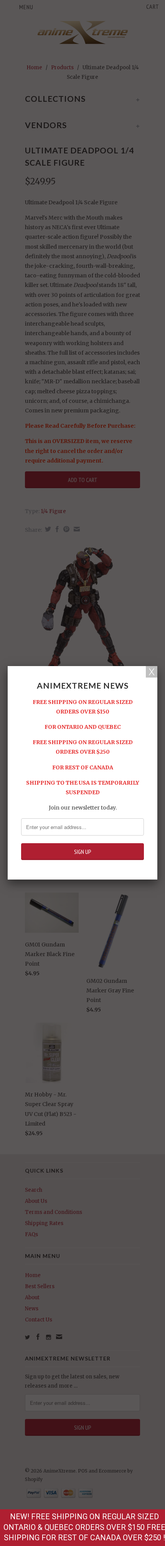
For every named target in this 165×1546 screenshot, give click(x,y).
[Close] (151, 672)
